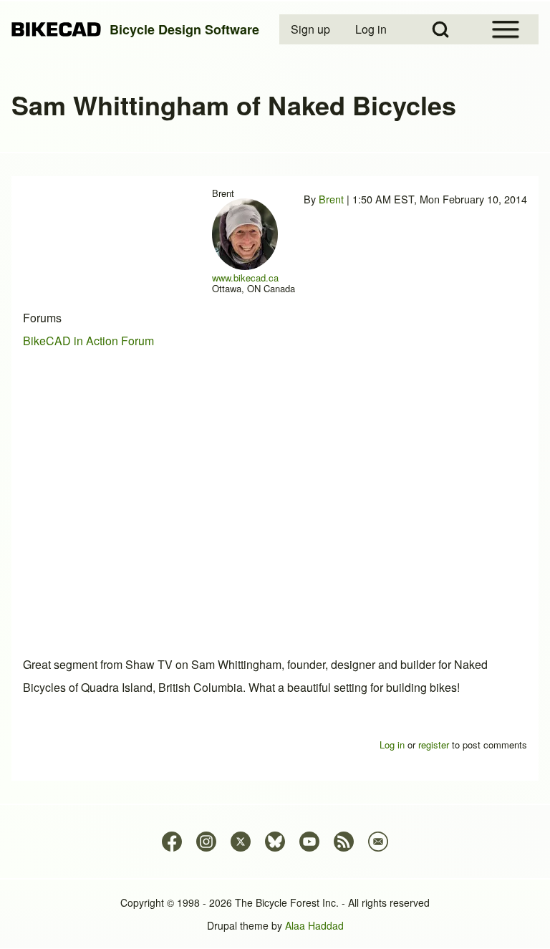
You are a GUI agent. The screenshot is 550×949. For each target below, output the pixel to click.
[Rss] (343, 841)
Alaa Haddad (314, 925)
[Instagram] (206, 841)
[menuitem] (311, 29)
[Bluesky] (275, 841)
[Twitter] (240, 841)
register (433, 744)
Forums (42, 317)
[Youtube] (309, 841)
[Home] (56, 29)
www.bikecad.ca (245, 277)
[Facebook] (172, 841)
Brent (331, 198)
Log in (392, 744)
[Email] (378, 841)
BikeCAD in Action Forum (88, 340)
